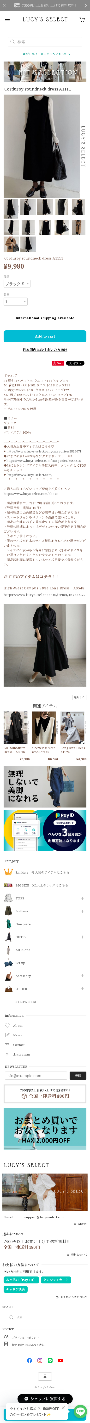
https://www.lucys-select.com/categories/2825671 (44, 451)
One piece (23, 924)
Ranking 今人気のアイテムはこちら (42, 873)
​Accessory (23, 976)
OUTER (21, 937)
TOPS (20, 898)
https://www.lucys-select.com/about (31, 493)
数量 (7, 295)
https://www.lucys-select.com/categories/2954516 (43, 460)
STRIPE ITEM (26, 1002)
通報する (79, 697)
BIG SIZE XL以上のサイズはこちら (42, 885)
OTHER (21, 989)
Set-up (20, 963)
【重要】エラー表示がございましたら (45, 54)
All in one (23, 950)
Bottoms (22, 911)
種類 (7, 277)
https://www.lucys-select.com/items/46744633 (44, 595)
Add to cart (45, 336)
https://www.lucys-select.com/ (30, 475)
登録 (78, 1075)
